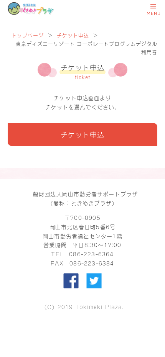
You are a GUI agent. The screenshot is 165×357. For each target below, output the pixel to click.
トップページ (28, 34)
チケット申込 (73, 34)
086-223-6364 (91, 253)
